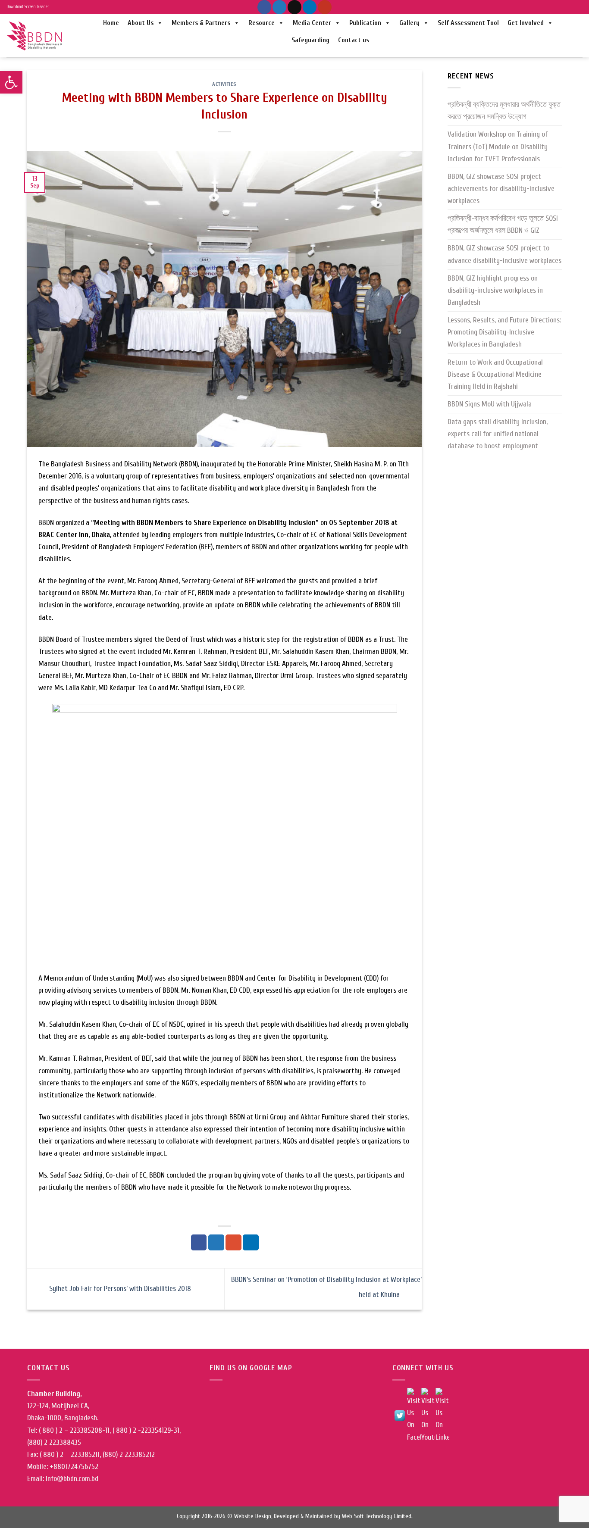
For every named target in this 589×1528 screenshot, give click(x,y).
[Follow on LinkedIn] (309, 7)
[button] (11, 82)
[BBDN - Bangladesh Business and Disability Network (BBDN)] (35, 35)
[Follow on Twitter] (279, 7)
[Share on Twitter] (216, 1242)
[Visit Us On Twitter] (399, 1415)
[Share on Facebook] (199, 1242)
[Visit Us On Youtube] (428, 1415)
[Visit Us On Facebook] (414, 1415)
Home (111, 23)
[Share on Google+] (233, 1242)
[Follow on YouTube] (325, 7)
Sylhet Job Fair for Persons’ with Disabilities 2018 (119, 1288)
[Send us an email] (294, 7)
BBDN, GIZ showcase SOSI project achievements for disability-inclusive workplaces (501, 188)
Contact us (353, 40)
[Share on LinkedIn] (251, 1242)
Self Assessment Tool (468, 23)
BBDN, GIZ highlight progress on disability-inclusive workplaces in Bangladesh (495, 290)
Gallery (409, 23)
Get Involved (526, 23)
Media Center (312, 23)
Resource (261, 23)
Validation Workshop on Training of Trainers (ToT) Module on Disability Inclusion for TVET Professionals (498, 146)
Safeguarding (310, 40)
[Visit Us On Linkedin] (442, 1415)
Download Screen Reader (27, 6)
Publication (365, 23)
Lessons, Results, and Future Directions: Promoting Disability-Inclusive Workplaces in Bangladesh (504, 332)
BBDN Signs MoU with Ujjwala (490, 404)
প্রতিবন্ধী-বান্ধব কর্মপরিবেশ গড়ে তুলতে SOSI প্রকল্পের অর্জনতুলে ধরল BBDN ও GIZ (503, 224)
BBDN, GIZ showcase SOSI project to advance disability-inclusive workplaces (504, 254)
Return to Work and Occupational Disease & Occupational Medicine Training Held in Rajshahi (495, 374)
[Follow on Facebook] (264, 7)
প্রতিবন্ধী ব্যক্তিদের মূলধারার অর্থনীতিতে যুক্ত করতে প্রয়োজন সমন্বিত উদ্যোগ (504, 110)
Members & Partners (201, 23)
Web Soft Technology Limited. (377, 1516)
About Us (141, 23)
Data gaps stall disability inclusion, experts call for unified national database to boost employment (498, 433)
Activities (224, 84)
